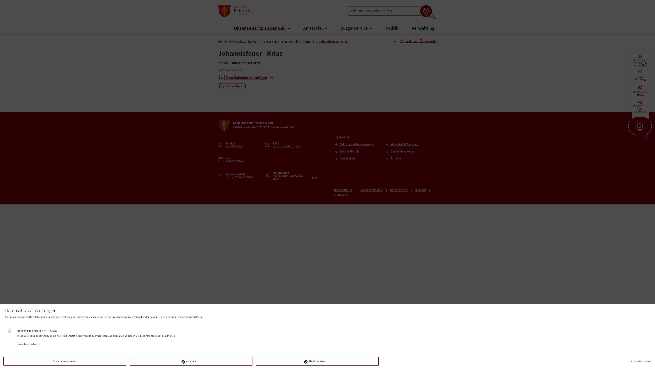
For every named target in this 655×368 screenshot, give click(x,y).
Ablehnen (191, 361)
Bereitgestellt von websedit (641, 361)
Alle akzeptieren (317, 361)
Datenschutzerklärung (191, 316)
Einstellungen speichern (65, 361)
